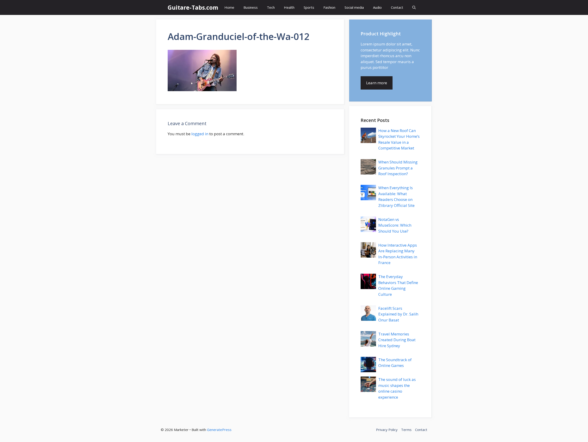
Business (250, 7)
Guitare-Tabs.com (193, 7)
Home (229, 7)
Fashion (329, 7)
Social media (354, 7)
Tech (271, 7)
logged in (199, 133)
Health (289, 7)
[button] (414, 7)
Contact (397, 7)
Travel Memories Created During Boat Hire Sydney (397, 339)
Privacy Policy (387, 429)
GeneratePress (219, 429)
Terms (406, 429)
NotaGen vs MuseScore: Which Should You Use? (394, 225)
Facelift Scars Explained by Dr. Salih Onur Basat (398, 314)
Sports (309, 7)
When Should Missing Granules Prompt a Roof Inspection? (398, 167)
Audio (377, 7)
